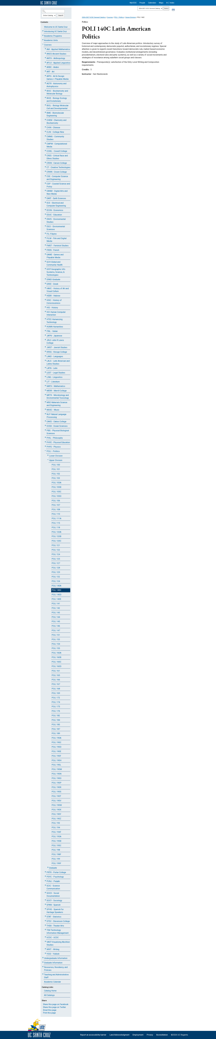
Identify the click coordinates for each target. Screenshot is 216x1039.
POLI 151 (56, 635)
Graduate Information (53, 963)
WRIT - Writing (53, 949)
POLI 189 (56, 733)
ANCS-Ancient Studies (56, 54)
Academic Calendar (52, 982)
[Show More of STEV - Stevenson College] (45, 920)
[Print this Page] (174, 10)
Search (60, 15)
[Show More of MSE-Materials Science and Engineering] (45, 402)
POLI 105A (56, 482)
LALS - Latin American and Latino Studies (58, 362)
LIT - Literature (53, 381)
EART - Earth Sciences (56, 198)
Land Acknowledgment (119, 1035)
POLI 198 (56, 850)
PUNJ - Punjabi (53, 881)
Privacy (150, 1035)
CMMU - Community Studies (55, 138)
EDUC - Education (54, 215)
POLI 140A (56, 586)
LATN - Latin (52, 368)
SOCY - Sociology (54, 900)
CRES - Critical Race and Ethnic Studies (57, 157)
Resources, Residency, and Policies (56, 968)
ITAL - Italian (52, 331)
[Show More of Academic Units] (43, 39)
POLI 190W (57, 805)
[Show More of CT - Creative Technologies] (45, 167)
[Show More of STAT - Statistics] (45, 916)
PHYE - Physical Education (58, 442)
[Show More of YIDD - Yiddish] (45, 953)
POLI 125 (56, 559)
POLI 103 (56, 478)
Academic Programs (53, 36)
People (142, 3)
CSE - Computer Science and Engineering (57, 177)
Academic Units (51, 40)
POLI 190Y (56, 814)
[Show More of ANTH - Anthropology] (45, 57)
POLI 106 (56, 500)
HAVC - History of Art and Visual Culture (58, 290)
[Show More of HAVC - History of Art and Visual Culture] (45, 288)
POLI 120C (56, 541)
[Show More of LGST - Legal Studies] (45, 372)
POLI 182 (56, 715)
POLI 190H (56, 760)
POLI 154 (56, 644)
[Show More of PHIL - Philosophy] (45, 437)
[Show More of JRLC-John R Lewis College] (45, 339)
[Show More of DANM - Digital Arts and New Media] (45, 190)
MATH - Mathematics (56, 386)
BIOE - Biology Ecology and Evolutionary (57, 99)
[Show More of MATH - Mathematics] (45, 385)
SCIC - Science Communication (53, 887)
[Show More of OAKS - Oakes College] (45, 421)
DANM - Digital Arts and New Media (57, 192)
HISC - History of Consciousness (54, 301)
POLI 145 (56, 621)
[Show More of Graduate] (48, 867)
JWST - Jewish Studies (57, 347)
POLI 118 (56, 527)
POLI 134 (56, 581)
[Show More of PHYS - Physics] (45, 446)
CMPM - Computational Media (57, 145)
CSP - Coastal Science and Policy (58, 185)
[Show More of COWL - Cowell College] (45, 150)
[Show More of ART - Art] (45, 71)
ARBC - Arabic (53, 67)
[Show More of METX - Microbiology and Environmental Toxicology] (45, 394)
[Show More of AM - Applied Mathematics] (45, 48)
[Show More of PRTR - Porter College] (45, 872)
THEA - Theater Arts (55, 926)
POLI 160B (56, 657)
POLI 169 (56, 693)
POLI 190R (56, 787)
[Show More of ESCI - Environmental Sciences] (45, 226)
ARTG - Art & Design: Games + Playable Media (57, 77)
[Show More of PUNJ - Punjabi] (45, 880)
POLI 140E (56, 599)
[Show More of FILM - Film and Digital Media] (45, 238)
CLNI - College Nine (55, 132)
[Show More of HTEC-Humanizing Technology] (45, 319)
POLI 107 (56, 505)
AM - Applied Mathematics (58, 49)
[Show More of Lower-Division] (48, 455)
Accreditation (162, 1035)
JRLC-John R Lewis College (55, 341)
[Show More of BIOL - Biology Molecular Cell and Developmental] (45, 105)
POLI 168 (56, 689)
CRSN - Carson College (57, 163)
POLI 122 (56, 550)
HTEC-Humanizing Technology (54, 320)
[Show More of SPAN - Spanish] (45, 904)
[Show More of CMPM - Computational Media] (45, 143)
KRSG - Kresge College (57, 352)
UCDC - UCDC (53, 937)
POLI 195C (56, 845)
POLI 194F (56, 832)
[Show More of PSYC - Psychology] (45, 876)
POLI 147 (56, 630)
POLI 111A (56, 518)
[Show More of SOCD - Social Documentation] (45, 892)
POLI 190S (56, 791)
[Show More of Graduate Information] (43, 962)
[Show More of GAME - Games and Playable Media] (45, 254)
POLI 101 (56, 469)
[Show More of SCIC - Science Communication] (45, 885)
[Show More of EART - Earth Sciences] (45, 198)
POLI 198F (56, 854)
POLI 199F (56, 863)
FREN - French (53, 250)
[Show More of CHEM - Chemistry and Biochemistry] (45, 119)
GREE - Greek (52, 284)
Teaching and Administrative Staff (56, 976)
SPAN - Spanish (53, 905)
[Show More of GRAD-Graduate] (45, 279)
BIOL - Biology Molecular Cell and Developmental (57, 107)
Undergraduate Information (55, 958)
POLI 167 (56, 684)
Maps (161, 3)
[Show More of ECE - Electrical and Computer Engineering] (45, 202)
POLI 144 (56, 617)
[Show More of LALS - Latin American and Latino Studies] (45, 360)
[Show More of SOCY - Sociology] (45, 900)
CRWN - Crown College (57, 172)
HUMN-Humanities (55, 327)
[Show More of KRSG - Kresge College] (45, 351)
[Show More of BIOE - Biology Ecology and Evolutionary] (45, 97)
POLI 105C (56, 491)
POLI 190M (57, 769)
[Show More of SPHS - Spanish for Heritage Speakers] (45, 909)
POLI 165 (56, 675)
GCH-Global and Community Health (54, 263)
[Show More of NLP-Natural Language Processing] (45, 413)
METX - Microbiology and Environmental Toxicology (58, 396)
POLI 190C (56, 742)
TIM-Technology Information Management (57, 931)
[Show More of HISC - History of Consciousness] (45, 299)
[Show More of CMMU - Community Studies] (45, 136)
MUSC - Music (53, 410)
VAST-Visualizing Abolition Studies (58, 943)
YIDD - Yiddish (53, 954)
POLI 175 (56, 706)
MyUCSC (133, 3)
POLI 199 (56, 859)
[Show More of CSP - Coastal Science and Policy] (45, 183)
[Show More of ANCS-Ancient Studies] (45, 53)
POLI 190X (56, 809)
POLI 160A (56, 653)
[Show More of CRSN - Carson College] (45, 162)
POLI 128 (56, 568)
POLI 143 (56, 612)
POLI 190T (56, 796)
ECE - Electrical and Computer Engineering (56, 204)
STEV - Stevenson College (58, 921)
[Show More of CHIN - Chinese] (45, 127)
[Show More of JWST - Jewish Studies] (45, 347)
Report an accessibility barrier (93, 1035)
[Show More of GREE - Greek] (45, 283)
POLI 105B (56, 487)
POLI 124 (56, 554)
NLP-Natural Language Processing (56, 415)
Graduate (53, 868)
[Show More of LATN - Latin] (45, 367)
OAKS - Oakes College (56, 421)
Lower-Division (55, 456)
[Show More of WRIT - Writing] (45, 949)
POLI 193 (56, 823)
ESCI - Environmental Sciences (56, 228)
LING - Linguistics (54, 377)
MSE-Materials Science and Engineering (57, 403)
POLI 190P (56, 783)
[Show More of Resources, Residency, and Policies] (43, 966)
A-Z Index (170, 3)
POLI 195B (56, 841)
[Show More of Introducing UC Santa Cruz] (43, 31)
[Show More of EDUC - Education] (45, 214)
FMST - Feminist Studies (57, 245)
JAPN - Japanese (54, 336)
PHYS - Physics (54, 447)
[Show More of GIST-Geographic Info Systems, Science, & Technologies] (45, 268)
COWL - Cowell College (57, 151)
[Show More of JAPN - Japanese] (45, 335)
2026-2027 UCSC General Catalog (94, 17)
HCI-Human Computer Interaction (56, 313)
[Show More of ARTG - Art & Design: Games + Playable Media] (45, 75)
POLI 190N (56, 774)
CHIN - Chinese (53, 127)
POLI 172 (56, 697)
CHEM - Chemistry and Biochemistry (56, 121)
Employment (137, 1035)
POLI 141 (56, 603)
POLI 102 (56, 474)
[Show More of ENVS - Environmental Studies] (45, 218)
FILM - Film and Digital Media (56, 239)
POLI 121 (56, 545)
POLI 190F (56, 756)
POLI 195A (56, 836)
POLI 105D (56, 496)
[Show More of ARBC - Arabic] (45, 66)
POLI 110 (56, 514)
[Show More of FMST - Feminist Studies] (45, 245)
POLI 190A (56, 738)
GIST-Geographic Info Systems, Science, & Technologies (56, 272)
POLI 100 (56, 465)
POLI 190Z (56, 818)
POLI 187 (56, 729)
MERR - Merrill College (57, 390)
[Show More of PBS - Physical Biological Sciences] (45, 430)
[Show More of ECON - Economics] (45, 209)
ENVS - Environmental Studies (56, 220)
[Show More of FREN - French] (45, 249)
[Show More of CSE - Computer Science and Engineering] (45, 176)
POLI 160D (56, 666)
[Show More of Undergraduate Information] (43, 957)
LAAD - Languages (55, 356)
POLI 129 (56, 572)
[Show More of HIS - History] (45, 307)
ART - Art (50, 71)
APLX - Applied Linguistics (58, 63)
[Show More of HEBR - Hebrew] (45, 295)
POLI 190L (56, 765)
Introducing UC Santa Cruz (55, 31)
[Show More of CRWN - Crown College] (45, 171)
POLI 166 (56, 680)
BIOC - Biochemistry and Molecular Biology (57, 92)
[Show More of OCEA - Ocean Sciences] (45, 425)
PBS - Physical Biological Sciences (58, 432)
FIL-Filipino (52, 234)
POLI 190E (56, 751)
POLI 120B (56, 536)
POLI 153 (56, 639)
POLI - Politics (53, 451)
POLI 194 (56, 827)
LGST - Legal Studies (56, 372)
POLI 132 (56, 577)
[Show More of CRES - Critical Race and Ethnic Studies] (45, 155)
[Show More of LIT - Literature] (45, 381)
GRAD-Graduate (53, 279)
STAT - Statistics (54, 917)
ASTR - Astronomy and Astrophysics (56, 85)
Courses (48, 45)
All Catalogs (49, 995)
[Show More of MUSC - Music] (45, 409)
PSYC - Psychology (55, 877)
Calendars (152, 3)
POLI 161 (56, 671)
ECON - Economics (55, 210)
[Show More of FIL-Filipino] (45, 233)
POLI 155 (56, 648)
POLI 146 (56, 626)
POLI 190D (56, 747)
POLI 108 (56, 509)
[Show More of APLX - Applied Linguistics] (45, 62)
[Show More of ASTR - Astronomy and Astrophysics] (45, 83)
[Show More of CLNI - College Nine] (45, 131)
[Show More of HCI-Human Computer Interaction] (45, 311)
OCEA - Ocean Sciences (57, 426)
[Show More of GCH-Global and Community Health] (45, 261)
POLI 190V (56, 800)
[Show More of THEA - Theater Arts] (45, 925)
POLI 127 (56, 563)
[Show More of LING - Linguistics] (45, 376)
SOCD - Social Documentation (53, 894)
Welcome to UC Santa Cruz (56, 27)
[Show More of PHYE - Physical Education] (45, 442)
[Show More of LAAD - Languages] (45, 356)
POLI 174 (56, 702)
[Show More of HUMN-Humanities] (45, 326)
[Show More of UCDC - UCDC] (45, 937)
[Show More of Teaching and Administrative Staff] (43, 974)
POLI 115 (56, 523)
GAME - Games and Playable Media (55, 256)
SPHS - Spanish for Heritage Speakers (55, 910)
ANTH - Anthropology (56, 58)
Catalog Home (50, 991)
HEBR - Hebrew (53, 296)
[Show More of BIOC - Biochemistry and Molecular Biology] (45, 90)
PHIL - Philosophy (55, 438)
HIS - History (52, 307)
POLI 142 (56, 608)
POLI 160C (56, 662)
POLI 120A (56, 532)
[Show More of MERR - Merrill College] (45, 390)
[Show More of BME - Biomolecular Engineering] (45, 112)
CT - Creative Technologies (58, 167)
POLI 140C (56, 590)
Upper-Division (55, 460)
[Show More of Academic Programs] (43, 35)
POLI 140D (56, 594)
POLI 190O (56, 778)
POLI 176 (56, 711)
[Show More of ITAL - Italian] (45, 330)
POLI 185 (56, 724)
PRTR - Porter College (56, 872)
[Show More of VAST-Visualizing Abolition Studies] (45, 941)
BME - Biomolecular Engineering (55, 114)
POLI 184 (56, 720)
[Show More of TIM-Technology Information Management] (45, 929)
